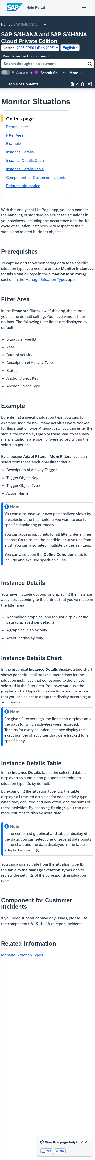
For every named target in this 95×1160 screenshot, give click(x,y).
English (69, 48)
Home (5, 25)
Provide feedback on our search (26, 56)
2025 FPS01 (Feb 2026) (29, 48)
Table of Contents (20, 84)
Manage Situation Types (46, 279)
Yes (46, 1151)
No (60, 1151)
